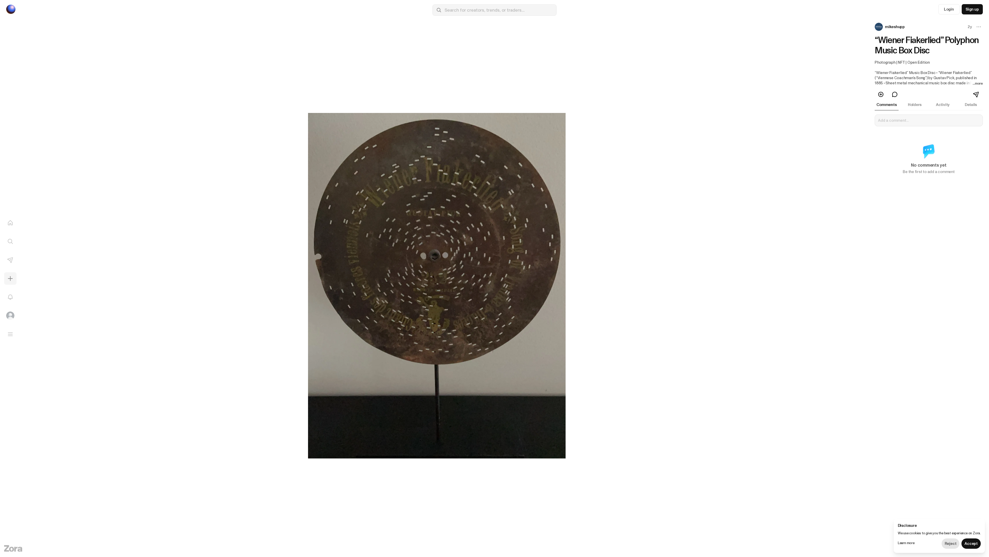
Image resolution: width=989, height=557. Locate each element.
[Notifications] (10, 297)
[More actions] (979, 27)
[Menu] (10, 334)
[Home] (10, 223)
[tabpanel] (929, 147)
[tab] (887, 104)
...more (978, 83)
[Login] (10, 315)
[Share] (976, 94)
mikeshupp (895, 26)
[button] (890, 27)
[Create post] (10, 278)
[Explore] (10, 241)
